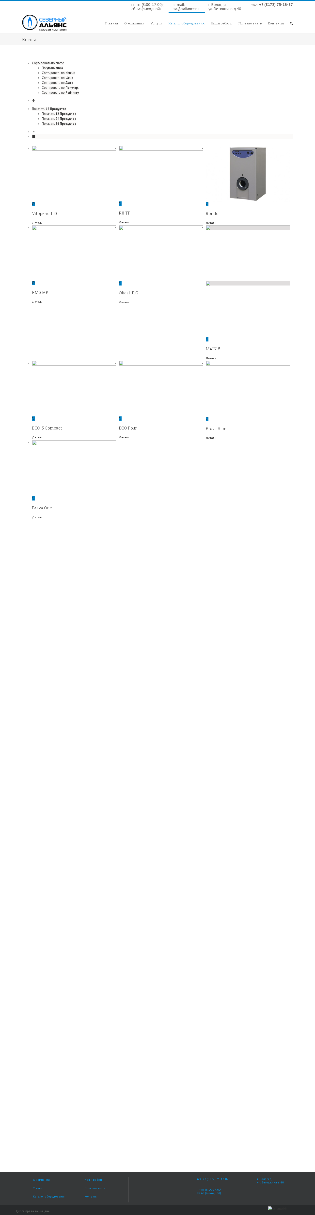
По (52, 68)
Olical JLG (128, 292)
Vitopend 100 (44, 213)
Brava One (42, 507)
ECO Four (128, 427)
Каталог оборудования (49, 1196)
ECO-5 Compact (47, 427)
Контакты (91, 1196)
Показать (59, 114)
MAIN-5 (213, 348)
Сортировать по (58, 73)
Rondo (212, 213)
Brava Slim (216, 428)
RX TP (124, 212)
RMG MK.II (42, 292)
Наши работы (94, 1179)
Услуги (37, 1188)
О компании (41, 1179)
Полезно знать (95, 1188)
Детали (37, 223)
